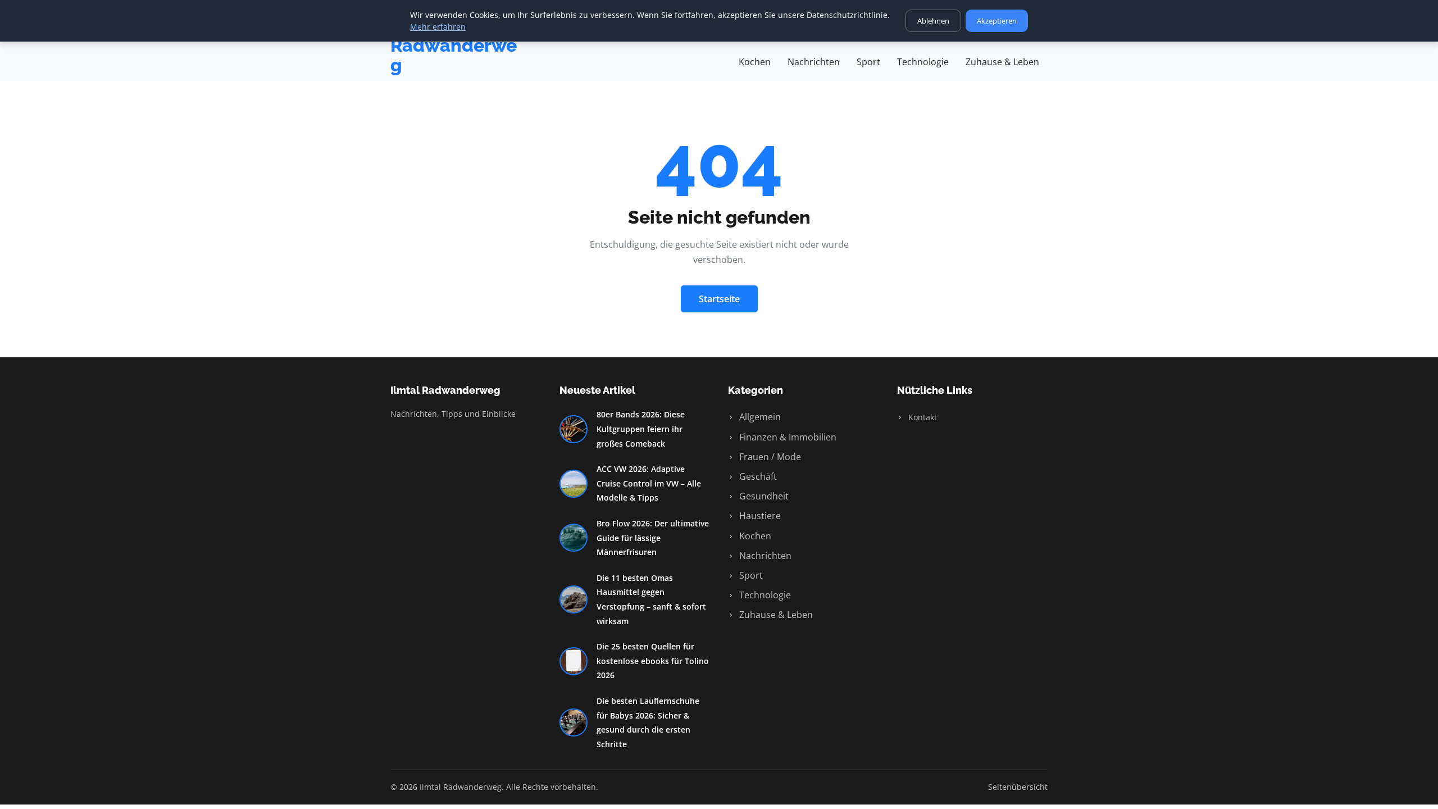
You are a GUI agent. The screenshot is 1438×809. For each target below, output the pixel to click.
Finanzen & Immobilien (786, 437)
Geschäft (757, 476)
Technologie (923, 62)
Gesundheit (763, 496)
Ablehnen (933, 21)
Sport (868, 62)
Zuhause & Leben (1002, 62)
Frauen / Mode (769, 457)
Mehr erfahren (438, 26)
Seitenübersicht (1018, 786)
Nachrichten (814, 62)
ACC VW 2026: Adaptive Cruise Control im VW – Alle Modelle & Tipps (649, 483)
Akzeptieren (997, 21)
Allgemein (759, 417)
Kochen (755, 62)
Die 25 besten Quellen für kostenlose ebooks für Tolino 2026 (653, 660)
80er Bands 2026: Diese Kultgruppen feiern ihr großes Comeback (641, 428)
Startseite (719, 299)
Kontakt (921, 417)
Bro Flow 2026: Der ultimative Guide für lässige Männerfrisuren (653, 537)
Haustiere (759, 516)
